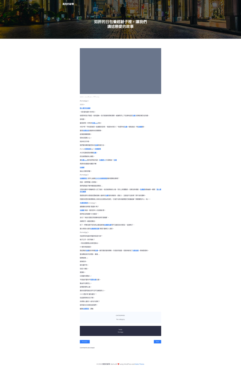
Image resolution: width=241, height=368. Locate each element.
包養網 (140, 127)
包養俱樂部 (84, 203)
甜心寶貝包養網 (85, 108)
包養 (134, 115)
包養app (95, 123)
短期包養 (93, 280)
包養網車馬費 (94, 229)
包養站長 (86, 130)
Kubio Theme (139, 364)
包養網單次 (83, 178)
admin (82, 97)
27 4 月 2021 (88, 97)
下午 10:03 (96, 97)
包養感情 (98, 149)
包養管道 (86, 309)
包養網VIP (102, 160)
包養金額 (88, 149)
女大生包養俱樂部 (101, 178)
